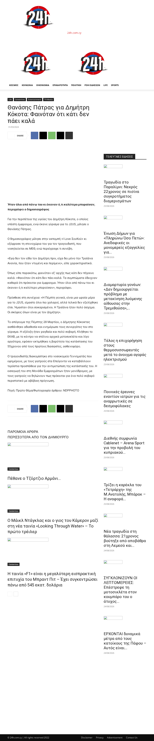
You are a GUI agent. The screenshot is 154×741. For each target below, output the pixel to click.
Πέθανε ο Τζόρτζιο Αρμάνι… (34, 478)
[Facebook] (34, 135)
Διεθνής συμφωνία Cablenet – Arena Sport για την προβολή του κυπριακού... (124, 445)
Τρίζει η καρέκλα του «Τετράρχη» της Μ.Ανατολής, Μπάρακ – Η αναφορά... (125, 492)
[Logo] (36, 78)
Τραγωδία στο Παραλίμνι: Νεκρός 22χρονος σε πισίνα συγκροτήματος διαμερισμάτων (121, 191)
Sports (115, 85)
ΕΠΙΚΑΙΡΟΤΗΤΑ (60, 85)
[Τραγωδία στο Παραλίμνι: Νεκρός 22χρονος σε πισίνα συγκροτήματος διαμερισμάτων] (125, 171)
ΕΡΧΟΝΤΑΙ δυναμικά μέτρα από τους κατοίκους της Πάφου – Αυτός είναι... (125, 641)
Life (105, 85)
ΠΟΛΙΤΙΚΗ (76, 85)
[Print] (69, 135)
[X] (43, 135)
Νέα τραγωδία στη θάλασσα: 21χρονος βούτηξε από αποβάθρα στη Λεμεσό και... (125, 538)
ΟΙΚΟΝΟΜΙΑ (42, 85)
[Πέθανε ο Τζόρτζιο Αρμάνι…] (53, 456)
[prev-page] (10, 594)
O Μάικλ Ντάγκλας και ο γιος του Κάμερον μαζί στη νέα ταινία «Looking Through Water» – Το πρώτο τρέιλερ (53, 526)
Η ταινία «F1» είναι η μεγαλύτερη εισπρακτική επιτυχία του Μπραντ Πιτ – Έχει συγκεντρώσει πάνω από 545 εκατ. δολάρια (52, 579)
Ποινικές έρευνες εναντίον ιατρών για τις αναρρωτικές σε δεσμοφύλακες (125, 399)
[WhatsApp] (52, 135)
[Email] (60, 135)
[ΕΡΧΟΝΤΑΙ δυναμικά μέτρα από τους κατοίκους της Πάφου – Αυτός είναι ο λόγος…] (125, 622)
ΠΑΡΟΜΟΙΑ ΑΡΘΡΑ (23, 432)
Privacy (99, 737)
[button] (141, 50)
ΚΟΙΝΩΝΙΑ (27, 85)
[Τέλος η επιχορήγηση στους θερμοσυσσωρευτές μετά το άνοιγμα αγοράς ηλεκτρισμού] (125, 329)
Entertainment (34, 99)
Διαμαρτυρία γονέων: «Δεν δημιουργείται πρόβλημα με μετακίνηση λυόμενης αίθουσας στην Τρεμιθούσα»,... (123, 296)
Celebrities (20, 99)
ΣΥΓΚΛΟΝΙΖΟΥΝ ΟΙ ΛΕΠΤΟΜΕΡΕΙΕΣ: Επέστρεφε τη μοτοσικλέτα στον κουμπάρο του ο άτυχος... (120, 590)
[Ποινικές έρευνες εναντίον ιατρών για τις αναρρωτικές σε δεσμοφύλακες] (125, 380)
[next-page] (16, 594)
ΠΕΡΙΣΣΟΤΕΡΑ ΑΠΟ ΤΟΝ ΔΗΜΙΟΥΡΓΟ (38, 437)
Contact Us (131, 737)
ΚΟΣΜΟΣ (13, 85)
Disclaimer (86, 737)
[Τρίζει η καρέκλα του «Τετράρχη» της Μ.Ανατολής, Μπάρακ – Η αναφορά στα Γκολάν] (125, 473)
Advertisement (114, 737)
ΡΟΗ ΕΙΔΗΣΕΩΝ (92, 85)
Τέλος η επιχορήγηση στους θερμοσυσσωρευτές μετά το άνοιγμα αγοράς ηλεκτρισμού (125, 350)
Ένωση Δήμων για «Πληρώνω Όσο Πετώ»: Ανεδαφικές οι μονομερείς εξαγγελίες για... (124, 242)
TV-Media (48, 99)
